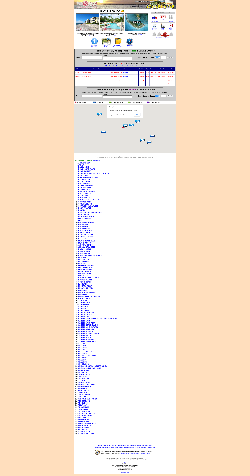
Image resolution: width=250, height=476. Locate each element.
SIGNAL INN (82, 372)
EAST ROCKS (83, 214)
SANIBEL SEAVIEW (85, 331)
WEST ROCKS (83, 419)
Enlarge (91, 35)
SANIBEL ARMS (84, 321)
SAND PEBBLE (84, 302)
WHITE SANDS (83, 428)
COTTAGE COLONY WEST (88, 206)
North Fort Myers (135, 447)
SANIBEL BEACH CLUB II (88, 325)
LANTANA (82, 263)
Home (125, 462)
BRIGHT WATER (84, 181)
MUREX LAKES (84, 276)
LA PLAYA (82, 257)
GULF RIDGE (83, 226)
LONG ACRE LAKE (85, 269)
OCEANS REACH (84, 282)
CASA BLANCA (84, 189)
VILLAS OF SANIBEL (86, 415)
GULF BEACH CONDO (86, 222)
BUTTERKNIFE (84, 183)
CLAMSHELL (83, 196)
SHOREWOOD (83, 370)
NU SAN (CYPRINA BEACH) (88, 278)
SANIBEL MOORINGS (86, 329)
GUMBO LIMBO (84, 233)
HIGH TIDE (82, 239)
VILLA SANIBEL (84, 411)
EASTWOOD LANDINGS (87, 216)
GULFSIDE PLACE (85, 231)
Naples (127, 447)
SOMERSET (82, 376)
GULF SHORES (84, 228)
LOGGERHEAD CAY (85, 267)
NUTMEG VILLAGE (85, 280)
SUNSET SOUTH (84, 386)
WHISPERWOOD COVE (87, 423)
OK (137, 115)
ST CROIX (82, 380)
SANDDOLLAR (84, 311)
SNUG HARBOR (84, 374)
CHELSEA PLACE (85, 194)
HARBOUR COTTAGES (87, 235)
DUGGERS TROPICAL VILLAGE (90, 212)
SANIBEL (96, 161)
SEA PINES (82, 347)
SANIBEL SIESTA (84, 335)
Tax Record (125, 72)
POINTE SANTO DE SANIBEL (89, 296)
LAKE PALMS (83, 261)
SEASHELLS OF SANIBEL (88, 356)
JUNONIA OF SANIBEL (86, 247)
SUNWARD (82, 389)
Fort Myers (137, 445)
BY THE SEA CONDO (86, 185)
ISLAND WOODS (84, 243)
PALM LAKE (83, 284)
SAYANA (81, 343)
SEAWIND (82, 360)
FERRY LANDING (84, 218)
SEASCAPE (82, 354)
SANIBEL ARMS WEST (86, 323)
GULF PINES (83, 224)
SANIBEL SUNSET (85, 337)
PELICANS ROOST (85, 286)
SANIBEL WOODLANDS (87, 341)
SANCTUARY (83, 300)
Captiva (127, 445)
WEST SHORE (83, 421)
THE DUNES (83, 403)
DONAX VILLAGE (84, 208)
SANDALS (82, 308)
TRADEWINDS (83, 407)
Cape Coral (120, 445)
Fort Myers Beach (147, 445)
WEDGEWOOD (83, 417)
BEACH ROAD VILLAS (86, 169)
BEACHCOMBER (84, 171)
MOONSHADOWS (84, 274)
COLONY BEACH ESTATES (88, 200)
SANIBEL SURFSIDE (86, 339)
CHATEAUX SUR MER (86, 192)
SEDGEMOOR (83, 364)
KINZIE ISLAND (84, 253)
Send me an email (125, 472)
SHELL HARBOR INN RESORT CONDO (92, 366)
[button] (137, 122)
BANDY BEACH (84, 167)
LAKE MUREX (83, 259)
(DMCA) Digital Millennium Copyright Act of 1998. (135, 453)
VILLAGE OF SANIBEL (86, 413)
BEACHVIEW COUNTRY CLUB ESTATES (93, 173)
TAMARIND (82, 393)
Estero (132, 445)
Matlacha (122, 447)
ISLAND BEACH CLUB (86, 241)
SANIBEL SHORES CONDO (88, 333)
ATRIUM (81, 165)
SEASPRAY (82, 358)
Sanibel (143, 447)
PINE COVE (82, 290)
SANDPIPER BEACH (86, 313)
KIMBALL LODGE (84, 249)
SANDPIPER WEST (85, 315)
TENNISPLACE (84, 401)
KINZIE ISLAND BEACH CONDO (90, 255)
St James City (151, 447)
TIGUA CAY (82, 405)
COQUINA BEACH (85, 204)
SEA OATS (82, 345)
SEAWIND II (82, 362)
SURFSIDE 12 (83, 391)
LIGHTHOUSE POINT (86, 265)
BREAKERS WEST (85, 179)
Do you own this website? (117, 115)
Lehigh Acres (106, 447)
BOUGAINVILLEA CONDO (88, 177)
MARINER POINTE (85, 272)
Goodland (98, 447)
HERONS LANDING (85, 237)
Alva (99, 445)
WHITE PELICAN (84, 425)
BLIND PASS (83, 175)
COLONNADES (84, 198)
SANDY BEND (83, 317)
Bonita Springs (111, 445)
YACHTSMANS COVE (86, 434)
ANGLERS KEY (84, 163)
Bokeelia (103, 445)
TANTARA (82, 397)
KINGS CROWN (84, 251)
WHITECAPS (83, 430)
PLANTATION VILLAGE (87, 292)
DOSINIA (81, 210)
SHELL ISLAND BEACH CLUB (89, 368)
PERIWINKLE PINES (85, 288)
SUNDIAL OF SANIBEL (86, 384)
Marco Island (114, 447)
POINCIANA (82, 294)
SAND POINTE (83, 304)
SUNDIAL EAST (84, 382)
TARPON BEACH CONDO (87, 399)
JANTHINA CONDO (85, 245)
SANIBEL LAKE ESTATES (88, 327)
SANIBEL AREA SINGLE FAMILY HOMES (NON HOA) (97, 319)
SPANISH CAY (83, 378)
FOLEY (81, 220)
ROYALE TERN (84, 298)
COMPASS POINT (84, 202)
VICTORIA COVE (84, 409)
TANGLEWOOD (84, 395)
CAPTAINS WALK (85, 187)
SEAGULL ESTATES (86, 352)
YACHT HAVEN (84, 432)
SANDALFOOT (83, 306)
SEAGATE (82, 350)
